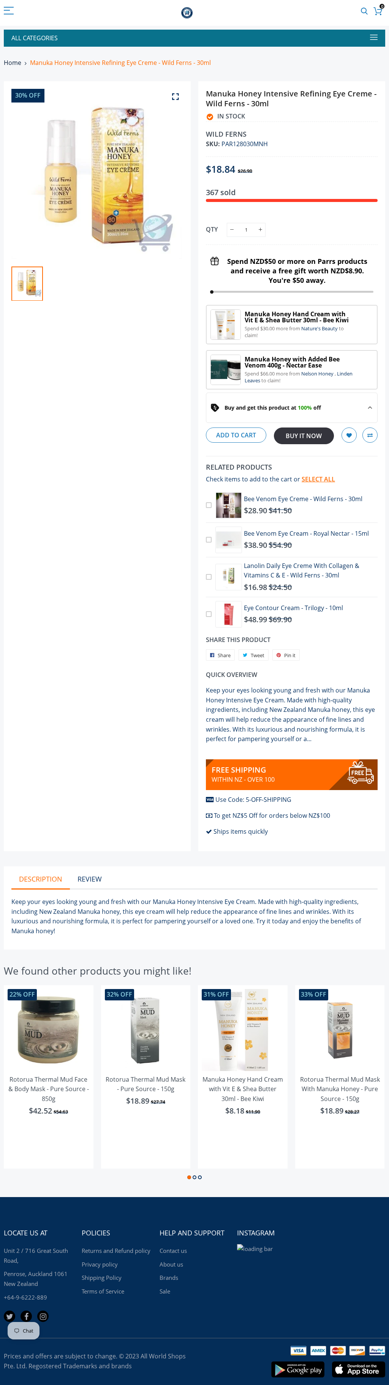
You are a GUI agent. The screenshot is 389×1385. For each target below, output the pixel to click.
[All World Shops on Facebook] (26, 1316)
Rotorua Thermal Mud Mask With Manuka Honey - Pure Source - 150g (340, 1089)
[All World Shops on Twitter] (9, 1316)
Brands (169, 1277)
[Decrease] (232, 230)
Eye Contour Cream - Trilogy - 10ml (293, 608)
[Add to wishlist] (349, 435)
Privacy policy (100, 1264)
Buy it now (304, 436)
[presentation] (19, 1083)
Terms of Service (103, 1291)
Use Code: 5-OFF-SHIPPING (253, 799)
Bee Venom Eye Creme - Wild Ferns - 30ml (303, 499)
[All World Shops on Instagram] (43, 1316)
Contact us (173, 1250)
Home (12, 62)
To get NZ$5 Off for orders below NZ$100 (272, 815)
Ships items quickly (240, 831)
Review (89, 878)
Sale (165, 1291)
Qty (212, 229)
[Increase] (260, 230)
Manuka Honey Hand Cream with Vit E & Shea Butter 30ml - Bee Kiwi (242, 1089)
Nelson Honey (318, 373)
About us (171, 1264)
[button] (189, 1177)
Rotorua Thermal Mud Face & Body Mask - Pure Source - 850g (48, 1089)
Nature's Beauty (320, 328)
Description (40, 878)
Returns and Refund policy (116, 1250)
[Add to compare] (370, 435)
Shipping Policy (102, 1277)
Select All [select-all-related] (318, 479)
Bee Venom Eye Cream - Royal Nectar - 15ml (306, 533)
